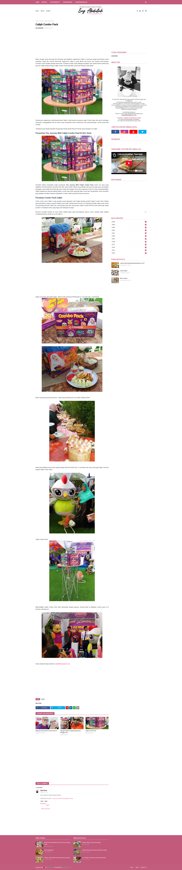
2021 (129, 233)
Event (41, 21)
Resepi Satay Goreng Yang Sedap (91, 842)
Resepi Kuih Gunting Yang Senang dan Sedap (94, 850)
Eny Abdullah (39, 28)
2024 (129, 224)
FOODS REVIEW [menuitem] (67, 2)
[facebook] (137, 11)
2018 (129, 241)
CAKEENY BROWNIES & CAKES (132, 118)
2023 (129, 227)
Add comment (45, 808)
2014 (129, 253)
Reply (42, 801)
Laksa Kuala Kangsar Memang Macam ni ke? (132, 263)
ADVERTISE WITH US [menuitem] (81, 2)
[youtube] (140, 11)
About (42, 11)
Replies (44, 803)
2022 (129, 230)
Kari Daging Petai (49, 850)
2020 (129, 236)
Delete (46, 801)
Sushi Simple (123, 270)
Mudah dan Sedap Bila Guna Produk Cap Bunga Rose (57, 843)
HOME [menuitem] (37, 2)
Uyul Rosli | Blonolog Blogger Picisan (63, 798)
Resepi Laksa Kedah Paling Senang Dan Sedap (57, 857)
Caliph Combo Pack (91, 730)
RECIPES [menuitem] (44, 2)
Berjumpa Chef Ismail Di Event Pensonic (46, 730)
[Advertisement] (72, 45)
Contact (48, 11)
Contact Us (143, 867)
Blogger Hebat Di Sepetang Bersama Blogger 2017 (70, 731)
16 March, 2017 (44, 792)
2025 (129, 221)
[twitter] (145, 11)
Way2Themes (50, 867)
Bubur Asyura (123, 278)
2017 (129, 244)
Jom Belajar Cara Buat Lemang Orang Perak (94, 857)
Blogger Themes (66, 867)
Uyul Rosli (43, 790)
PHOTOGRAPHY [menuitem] (55, 2)
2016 (129, 247)
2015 (129, 250)
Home (37, 11)
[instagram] (143, 11)
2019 (129, 239)
